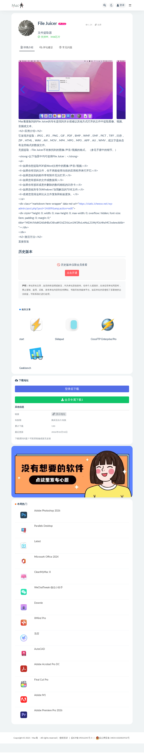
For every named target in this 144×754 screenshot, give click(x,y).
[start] (36, 324)
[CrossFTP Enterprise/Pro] (108, 324)
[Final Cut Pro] (23, 684)
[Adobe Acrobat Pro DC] (23, 669)
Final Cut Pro (41, 680)
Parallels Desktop (43, 526)
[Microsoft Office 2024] (23, 561)
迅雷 (36, 633)
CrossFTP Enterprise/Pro (103, 339)
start (21, 339)
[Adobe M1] (23, 699)
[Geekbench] (36, 353)
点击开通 (72, 273)
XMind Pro (40, 618)
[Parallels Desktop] (23, 530)
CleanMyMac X (42, 572)
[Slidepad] (72, 324)
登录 (122, 5)
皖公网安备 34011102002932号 (114, 738)
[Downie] (23, 607)
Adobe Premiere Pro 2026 (48, 710)
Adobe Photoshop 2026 (47, 511)
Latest (37, 541)
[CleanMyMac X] (23, 576)
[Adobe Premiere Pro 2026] (23, 715)
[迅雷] (23, 638)
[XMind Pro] (23, 622)
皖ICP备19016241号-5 (81, 738)
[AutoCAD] (23, 653)
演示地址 (60, 414)
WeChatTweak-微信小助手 (48, 587)
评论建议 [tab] (48, 47)
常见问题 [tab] (67, 47)
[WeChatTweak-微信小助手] (23, 592)
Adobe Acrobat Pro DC (47, 664)
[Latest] (23, 546)
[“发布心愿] (72, 471)
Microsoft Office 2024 (46, 557)
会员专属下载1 (73, 399)
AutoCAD (39, 649)
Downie (38, 603)
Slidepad (59, 339)
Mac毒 (35, 738)
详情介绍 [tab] (28, 47)
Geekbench (25, 368)
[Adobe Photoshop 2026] (23, 515)
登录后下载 (72, 389)
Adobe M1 (40, 695)
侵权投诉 (63, 738)
